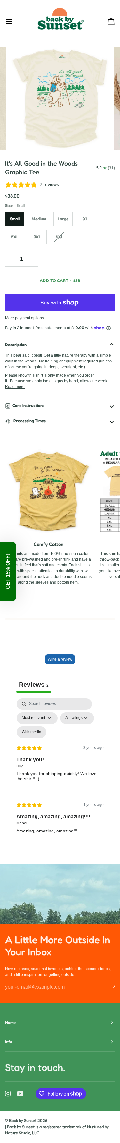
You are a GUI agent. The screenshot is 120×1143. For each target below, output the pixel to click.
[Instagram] (8, 1094)
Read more (15, 387)
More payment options (24, 318)
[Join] (109, 986)
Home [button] (10, 1022)
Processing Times (29, 420)
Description (16, 344)
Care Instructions (28, 405)
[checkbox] (31, 732)
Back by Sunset (22, 1120)
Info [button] (8, 1041)
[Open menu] (14, 21)
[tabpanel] (60, 771)
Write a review (60, 659)
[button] (8, 571)
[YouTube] (20, 1094)
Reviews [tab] (34, 684)
